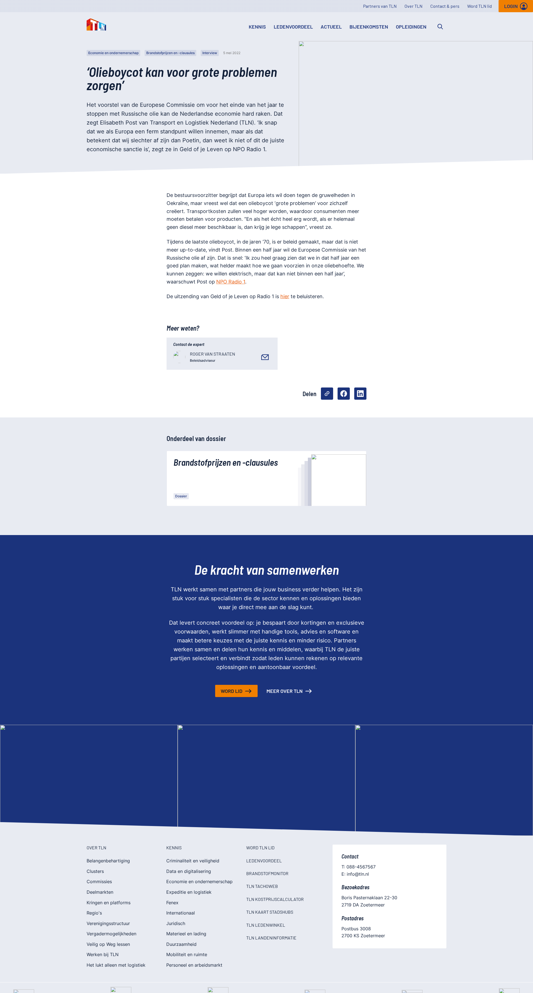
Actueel (331, 27)
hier (284, 296)
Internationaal (180, 913)
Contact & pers (444, 6)
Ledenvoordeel (293, 27)
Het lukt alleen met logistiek (116, 965)
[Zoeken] (440, 27)
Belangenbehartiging (108, 860)
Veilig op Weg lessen (108, 944)
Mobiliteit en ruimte (186, 954)
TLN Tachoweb (262, 886)
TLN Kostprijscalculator (275, 899)
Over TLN (413, 6)
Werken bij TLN (103, 954)
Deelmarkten (100, 892)
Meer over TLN (284, 691)
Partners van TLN (380, 6)
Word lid (231, 691)
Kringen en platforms (108, 902)
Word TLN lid (479, 6)
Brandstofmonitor (267, 873)
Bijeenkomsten (369, 27)
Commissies (99, 881)
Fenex (172, 902)
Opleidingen (411, 27)
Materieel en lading (186, 933)
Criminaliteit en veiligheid (192, 860)
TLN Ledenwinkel (265, 925)
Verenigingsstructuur (108, 923)
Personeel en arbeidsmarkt (194, 965)
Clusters (95, 871)
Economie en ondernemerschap (113, 53)
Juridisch (175, 923)
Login (511, 6)
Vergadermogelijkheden (111, 933)
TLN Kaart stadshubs (269, 912)
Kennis (257, 27)
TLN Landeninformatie (271, 937)
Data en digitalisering (188, 871)
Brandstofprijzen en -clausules (170, 53)
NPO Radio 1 (230, 282)
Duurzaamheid (181, 944)
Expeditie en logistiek (189, 892)
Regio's (94, 913)
